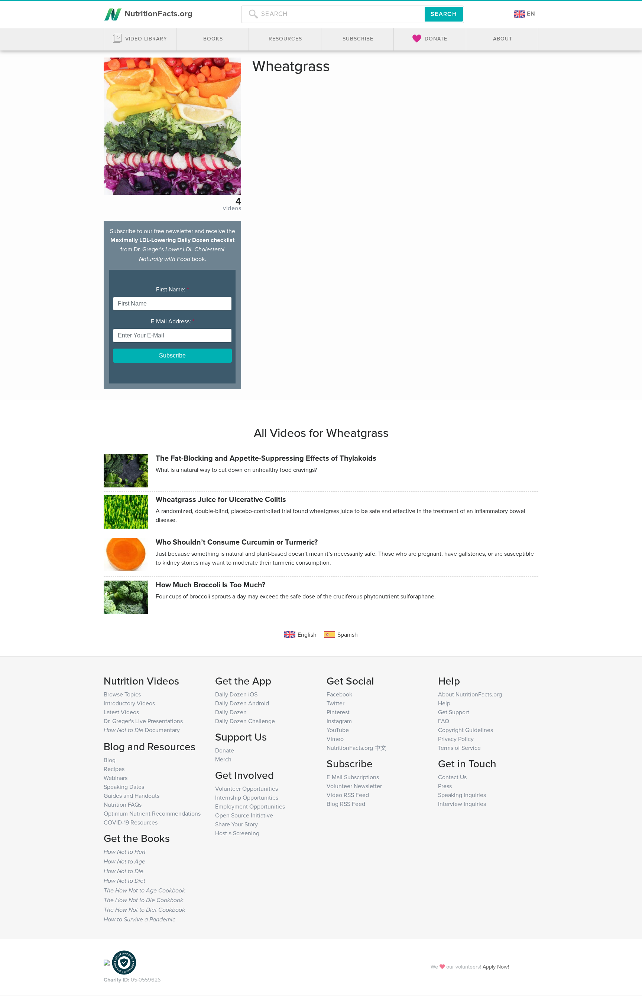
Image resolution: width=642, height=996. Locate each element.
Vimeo (335, 739)
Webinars (115, 778)
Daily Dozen (231, 712)
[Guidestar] (107, 962)
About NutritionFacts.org (470, 694)
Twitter (335, 703)
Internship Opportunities (246, 797)
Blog (110, 760)
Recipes (114, 769)
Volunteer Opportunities (246, 788)
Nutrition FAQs (123, 804)
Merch (223, 759)
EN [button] (530, 13)
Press (445, 786)
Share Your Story (236, 824)
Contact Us (452, 777)
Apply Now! (496, 966)
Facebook (339, 694)
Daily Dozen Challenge (245, 721)
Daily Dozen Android (242, 703)
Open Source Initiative (244, 815)
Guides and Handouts (131, 795)
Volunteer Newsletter (354, 786)
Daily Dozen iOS (236, 694)
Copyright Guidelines (465, 730)
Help (444, 703)
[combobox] (332, 14)
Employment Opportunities (250, 806)
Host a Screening (237, 833)
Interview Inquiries (462, 804)
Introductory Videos (129, 703)
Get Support (453, 712)
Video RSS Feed (348, 795)
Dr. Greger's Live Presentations (143, 721)
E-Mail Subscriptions (353, 777)
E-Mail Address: (172, 321)
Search (444, 14)
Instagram (339, 721)
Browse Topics (122, 694)
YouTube (338, 730)
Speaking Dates (124, 787)
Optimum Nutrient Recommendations (152, 813)
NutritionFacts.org (157, 13)
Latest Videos (121, 712)
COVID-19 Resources (131, 822)
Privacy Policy (456, 739)
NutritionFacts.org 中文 (356, 748)
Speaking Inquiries (462, 795)
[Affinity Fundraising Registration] (124, 962)
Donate (224, 750)
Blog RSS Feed (346, 804)
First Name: (172, 289)
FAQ (443, 721)
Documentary (142, 730)
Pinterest (338, 712)
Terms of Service (459, 748)
